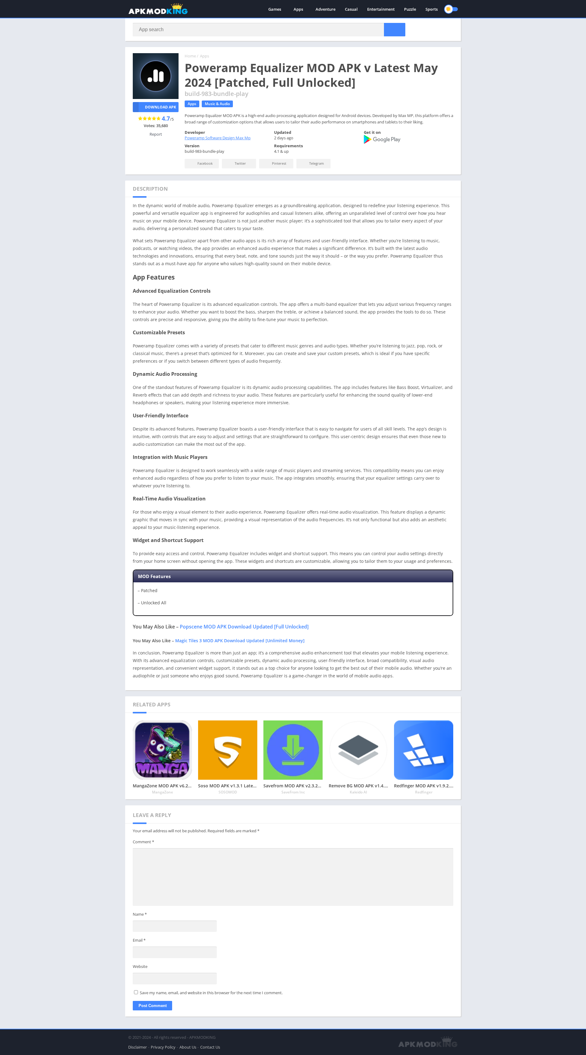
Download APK (160, 107)
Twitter (240, 163)
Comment (143, 841)
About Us (187, 1047)
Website (140, 966)
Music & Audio (217, 103)
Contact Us (210, 1047)
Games (274, 9)
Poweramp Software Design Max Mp (218, 138)
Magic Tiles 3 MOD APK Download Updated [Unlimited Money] (240, 640)
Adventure (325, 9)
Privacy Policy (163, 1047)
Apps (298, 9)
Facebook (205, 163)
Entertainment (381, 9)
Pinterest (278, 163)
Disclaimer (137, 1047)
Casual (351, 9)
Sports (431, 9)
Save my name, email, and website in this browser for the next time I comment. (211, 992)
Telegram (316, 163)
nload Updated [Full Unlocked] (273, 626)
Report (156, 134)
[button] (394, 29)
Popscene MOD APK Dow (209, 626)
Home (190, 56)
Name (140, 914)
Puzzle (410, 9)
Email (139, 940)
